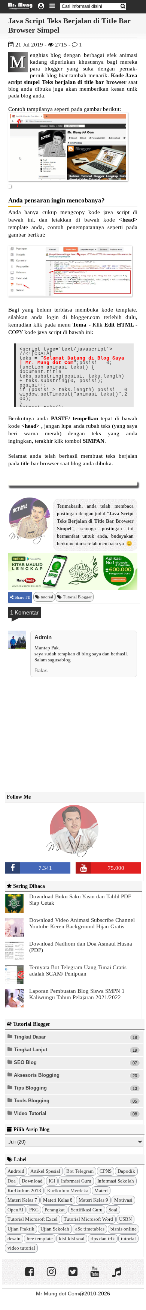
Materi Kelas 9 (93, 1200)
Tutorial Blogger (77, 597)
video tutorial (21, 1248)
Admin (43, 637)
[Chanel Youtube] (94, 1274)
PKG (34, 1210)
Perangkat (55, 1210)
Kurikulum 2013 (24, 1190)
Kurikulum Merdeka (67, 1190)
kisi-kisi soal (72, 1238)
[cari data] (123, 6)
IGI (52, 1181)
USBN (125, 1219)
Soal (113, 1210)
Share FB (21, 597)
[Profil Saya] (41, 6)
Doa (11, 1181)
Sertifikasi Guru (87, 1210)
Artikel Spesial (45, 1171)
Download (32, 1181)
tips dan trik (103, 1238)
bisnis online (123, 1229)
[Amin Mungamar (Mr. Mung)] (74, 853)
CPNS (106, 1171)
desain (14, 1238)
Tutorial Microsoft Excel (32, 1219)
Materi (101, 1190)
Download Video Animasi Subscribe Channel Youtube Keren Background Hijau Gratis (82, 923)
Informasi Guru (76, 1181)
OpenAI (15, 1210)
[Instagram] (51, 1274)
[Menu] (52, 6)
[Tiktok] (116, 1274)
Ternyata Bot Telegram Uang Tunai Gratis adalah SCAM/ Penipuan (78, 970)
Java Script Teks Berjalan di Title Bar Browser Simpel (95, 521)
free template (40, 1238)
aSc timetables (89, 1229)
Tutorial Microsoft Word (88, 1219)
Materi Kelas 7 (22, 1200)
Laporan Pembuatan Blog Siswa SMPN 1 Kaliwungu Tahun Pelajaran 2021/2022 (77, 994)
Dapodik (126, 1171)
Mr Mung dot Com (57, 1294)
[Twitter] (73, 1274)
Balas (41, 670)
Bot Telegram (80, 1171)
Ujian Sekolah (54, 1229)
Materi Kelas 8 (58, 1200)
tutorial (47, 597)
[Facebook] (29, 1274)
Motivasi (123, 1200)
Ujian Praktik (20, 1229)
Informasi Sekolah (115, 1181)
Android (15, 1171)
